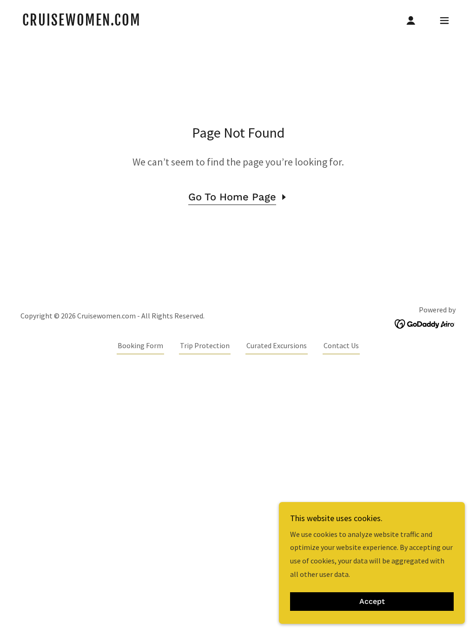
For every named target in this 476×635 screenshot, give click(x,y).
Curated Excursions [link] (276, 345)
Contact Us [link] (341, 345)
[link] (81, 22)
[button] (411, 20)
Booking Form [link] (140, 345)
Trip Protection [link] (205, 345)
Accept (372, 601)
